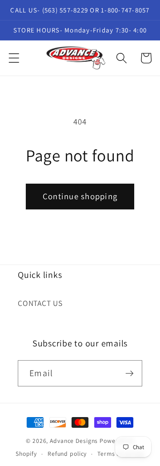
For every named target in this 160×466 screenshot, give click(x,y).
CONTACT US (40, 303)
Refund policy (67, 454)
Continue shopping (80, 196)
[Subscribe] (129, 373)
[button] (14, 58)
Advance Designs (74, 441)
